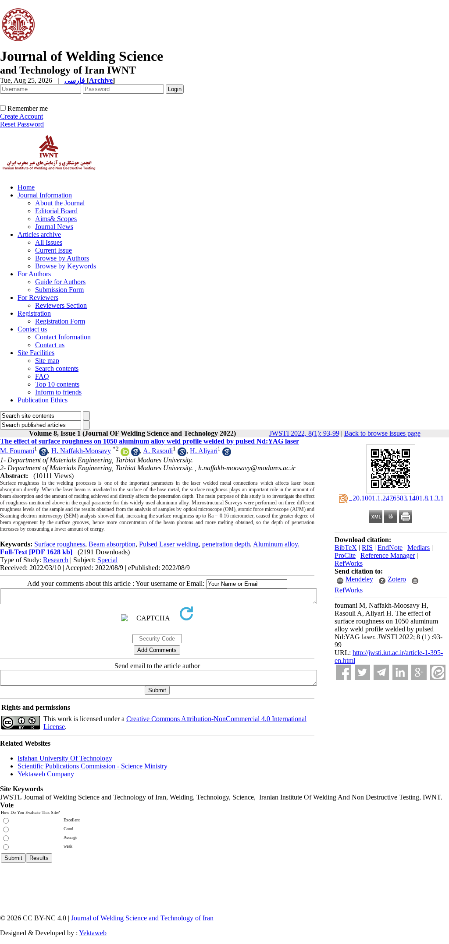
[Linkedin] (400, 672)
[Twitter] (362, 672)
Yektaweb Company (46, 774)
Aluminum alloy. (276, 544)
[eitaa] (437, 672)
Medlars (418, 547)
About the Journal (60, 203)
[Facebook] (343, 672)
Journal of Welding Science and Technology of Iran (142, 918)
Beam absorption (112, 544)
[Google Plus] (419, 672)
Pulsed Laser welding (169, 544)
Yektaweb (93, 933)
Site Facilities (36, 352)
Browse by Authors (62, 258)
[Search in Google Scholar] (43, 454)
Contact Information (63, 337)
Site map (47, 360)
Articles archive (39, 234)
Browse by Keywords (65, 266)
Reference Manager (387, 555)
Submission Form (59, 289)
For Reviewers (38, 297)
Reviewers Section (61, 305)
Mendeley (359, 579)
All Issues (48, 242)
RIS (367, 547)
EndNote (390, 547)
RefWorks (349, 563)
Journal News (54, 226)
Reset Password (22, 124)
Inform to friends (58, 392)
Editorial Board (56, 211)
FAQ (42, 376)
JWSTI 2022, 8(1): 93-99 (304, 433)
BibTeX (346, 547)
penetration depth (226, 544)
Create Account (21, 116)
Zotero (397, 579)
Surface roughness (59, 544)
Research (55, 560)
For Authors (34, 274)
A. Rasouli (158, 450)
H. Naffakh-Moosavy (81, 450)
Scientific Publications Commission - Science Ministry (92, 766)
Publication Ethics (43, 400)
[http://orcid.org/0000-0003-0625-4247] (125, 454)
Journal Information (45, 195)
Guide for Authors (60, 281)
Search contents (56, 368)
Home (26, 187)
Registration (34, 313)
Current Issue (53, 250)
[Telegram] (381, 672)
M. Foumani (17, 450)
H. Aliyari (203, 450)
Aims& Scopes (56, 218)
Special (107, 560)
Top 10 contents (57, 384)
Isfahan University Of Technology (65, 758)
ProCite (345, 555)
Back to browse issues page (382, 433)
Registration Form (60, 321)
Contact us (32, 329)
